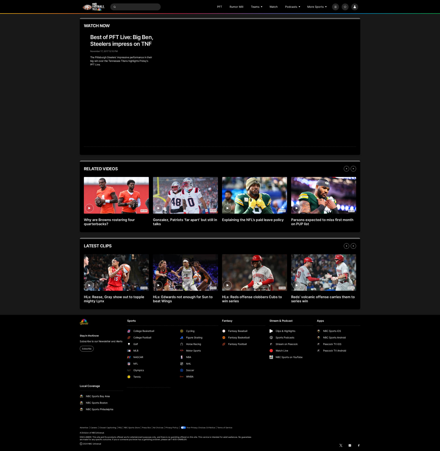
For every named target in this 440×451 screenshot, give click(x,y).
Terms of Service (224, 427)
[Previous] (346, 168)
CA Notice (210, 427)
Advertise (84, 427)
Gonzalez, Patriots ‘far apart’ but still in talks (185, 222)
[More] (335, 6)
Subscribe (86, 348)
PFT (219, 6)
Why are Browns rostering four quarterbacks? (109, 222)
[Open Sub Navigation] (262, 7)
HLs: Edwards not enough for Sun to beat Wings (183, 299)
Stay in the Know (89, 335)
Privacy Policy (172, 427)
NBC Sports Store (132, 427)
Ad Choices (158, 427)
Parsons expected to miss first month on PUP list (322, 222)
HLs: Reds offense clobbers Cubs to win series (252, 299)
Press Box (146, 427)
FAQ (120, 427)
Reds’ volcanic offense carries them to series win (323, 299)
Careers (93, 427)
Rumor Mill (236, 6)
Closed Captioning (107, 427)
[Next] (353, 168)
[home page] (93, 6)
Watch (274, 6)
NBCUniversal (98, 433)
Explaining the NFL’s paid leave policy (253, 220)
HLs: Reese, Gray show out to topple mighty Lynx (114, 299)
